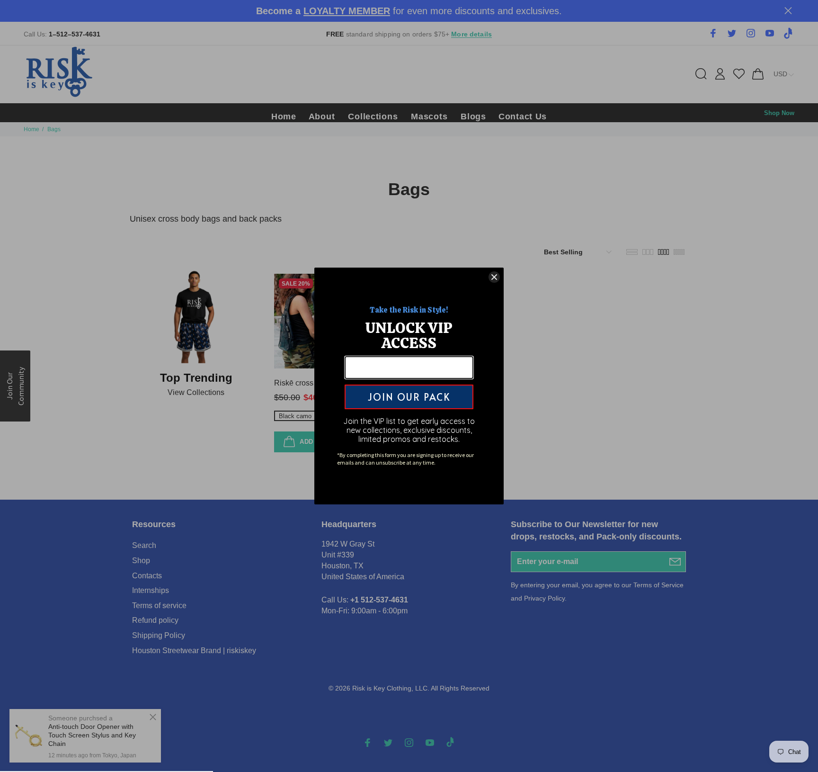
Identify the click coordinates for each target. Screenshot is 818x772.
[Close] (494, 277)
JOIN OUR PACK (409, 397)
